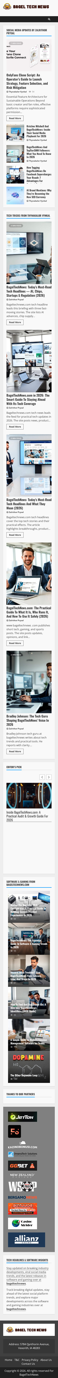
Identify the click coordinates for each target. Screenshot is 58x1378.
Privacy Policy (30, 1360)
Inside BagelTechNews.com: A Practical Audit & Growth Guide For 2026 (27, 816)
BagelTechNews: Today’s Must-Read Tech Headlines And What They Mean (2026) (29, 465)
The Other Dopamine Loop (29, 1067)
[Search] (49, 19)
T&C (17, 1360)
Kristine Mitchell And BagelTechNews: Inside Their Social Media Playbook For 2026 (15, 133)
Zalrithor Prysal (16, 299)
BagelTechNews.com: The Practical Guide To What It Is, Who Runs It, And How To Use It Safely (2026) (29, 573)
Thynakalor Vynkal (18, 91)
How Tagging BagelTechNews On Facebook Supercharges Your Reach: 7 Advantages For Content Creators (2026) (15, 174)
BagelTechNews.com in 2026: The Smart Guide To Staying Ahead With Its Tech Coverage (29, 361)
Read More (15, 118)
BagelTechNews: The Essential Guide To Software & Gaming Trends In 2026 (28, 943)
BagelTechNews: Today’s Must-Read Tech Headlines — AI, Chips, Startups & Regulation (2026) (29, 253)
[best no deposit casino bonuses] (26, 1239)
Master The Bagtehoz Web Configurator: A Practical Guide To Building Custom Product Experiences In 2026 (28, 910)
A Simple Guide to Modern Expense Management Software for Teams (28, 1041)
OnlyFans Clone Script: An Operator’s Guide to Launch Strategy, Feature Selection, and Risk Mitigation (29, 55)
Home (8, 1360)
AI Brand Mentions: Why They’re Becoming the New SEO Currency (15, 195)
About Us (46, 1360)
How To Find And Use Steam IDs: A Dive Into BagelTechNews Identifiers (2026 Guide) (28, 1008)
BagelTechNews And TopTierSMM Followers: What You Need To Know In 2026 (15, 154)
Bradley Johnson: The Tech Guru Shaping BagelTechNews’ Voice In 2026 (29, 682)
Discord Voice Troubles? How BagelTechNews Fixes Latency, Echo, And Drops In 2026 (26, 975)
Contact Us (28, 1363)
